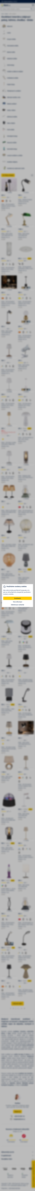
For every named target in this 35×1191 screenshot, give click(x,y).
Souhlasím (17, 598)
